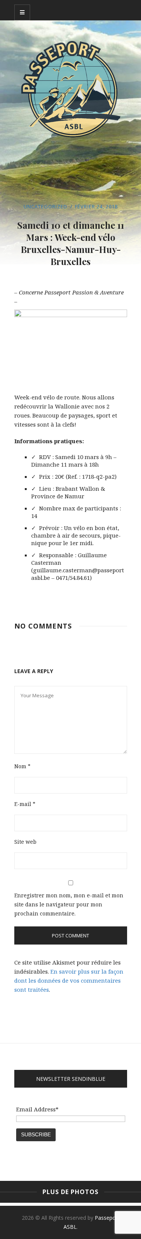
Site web (25, 841)
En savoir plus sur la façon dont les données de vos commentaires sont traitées (68, 980)
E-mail (24, 804)
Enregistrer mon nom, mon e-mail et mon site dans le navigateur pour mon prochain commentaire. (68, 904)
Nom (22, 766)
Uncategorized (45, 206)
